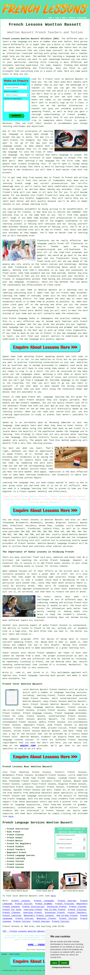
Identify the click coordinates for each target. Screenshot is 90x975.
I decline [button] (64, 963)
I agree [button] (54, 963)
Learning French (33, 910)
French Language (44, 901)
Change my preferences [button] (61, 967)
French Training (64, 904)
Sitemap (4, 954)
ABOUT (64, 18)
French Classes (77, 907)
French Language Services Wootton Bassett (38, 822)
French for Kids (12, 910)
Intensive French (57, 907)
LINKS (57, 18)
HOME (50, 18)
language (20, 805)
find (12, 772)
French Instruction (33, 907)
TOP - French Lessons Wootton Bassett (24, 931)
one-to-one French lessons (18, 710)
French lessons (30, 520)
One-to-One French (55, 910)
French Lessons (20, 901)
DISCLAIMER (82, 18)
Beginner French (46, 918)
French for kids (13, 716)
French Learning (12, 915)
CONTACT (72, 18)
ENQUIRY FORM (28, 746)
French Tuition (23, 904)
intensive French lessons (19, 719)
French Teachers (77, 913)
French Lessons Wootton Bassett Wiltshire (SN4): (31, 39)
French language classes (37, 713)
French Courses (67, 901)
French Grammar (43, 904)
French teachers (12, 537)
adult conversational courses (69, 698)
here (11, 816)
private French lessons (51, 710)
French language (16, 799)
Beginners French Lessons (39, 915)
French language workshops (70, 713)
